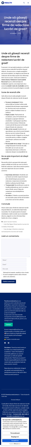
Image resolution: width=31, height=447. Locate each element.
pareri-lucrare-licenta (10, 221)
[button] (24, 3)
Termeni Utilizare (15, 399)
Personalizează (15, 433)
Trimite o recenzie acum (13, 339)
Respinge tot (15, 437)
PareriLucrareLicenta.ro (11, 374)
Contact (8, 324)
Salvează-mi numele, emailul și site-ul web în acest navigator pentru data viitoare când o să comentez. (16, 274)
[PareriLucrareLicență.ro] (6, 3)
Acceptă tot (15, 440)
